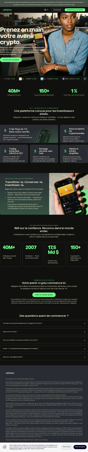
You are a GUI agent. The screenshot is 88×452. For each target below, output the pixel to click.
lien (73, 4)
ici (46, 439)
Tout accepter (80, 447)
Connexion (57, 10)
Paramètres (67, 447)
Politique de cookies (16, 449)
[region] (44, 447)
